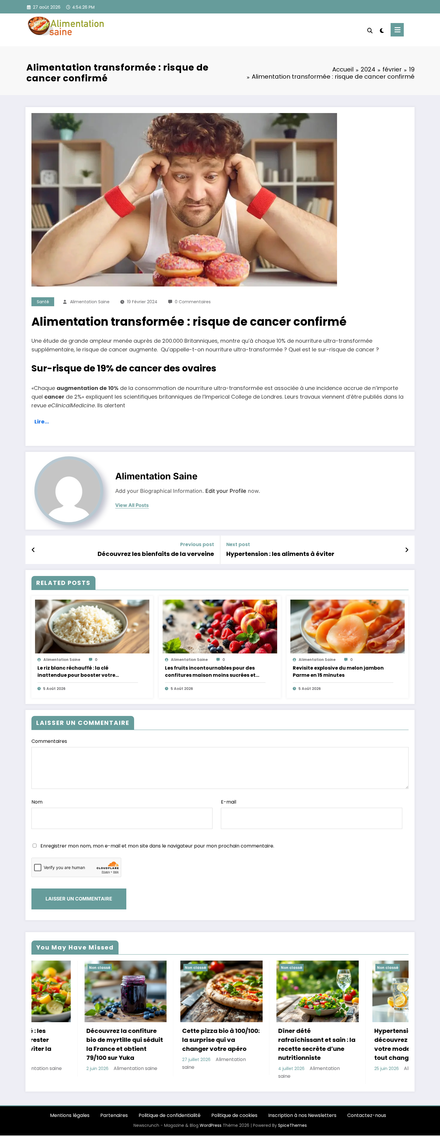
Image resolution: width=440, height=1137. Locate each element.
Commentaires (49, 741)
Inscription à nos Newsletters (302, 1115)
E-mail (228, 801)
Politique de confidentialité (170, 1115)
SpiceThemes (292, 1125)
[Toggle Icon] (397, 29)
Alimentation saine (90, 302)
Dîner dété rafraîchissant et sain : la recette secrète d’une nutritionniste (168, 1044)
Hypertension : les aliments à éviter (280, 554)
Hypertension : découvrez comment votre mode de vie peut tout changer (260, 1044)
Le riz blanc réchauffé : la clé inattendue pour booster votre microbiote (76, 671)
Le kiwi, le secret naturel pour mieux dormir (358, 1035)
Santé (43, 302)
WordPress (210, 1125)
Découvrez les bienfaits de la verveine (156, 554)
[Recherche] (370, 30)
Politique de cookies (234, 1115)
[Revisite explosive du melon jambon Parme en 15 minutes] (347, 626)
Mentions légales (69, 1115)
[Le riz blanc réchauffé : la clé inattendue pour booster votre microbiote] (92, 626)
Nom (37, 801)
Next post (238, 544)
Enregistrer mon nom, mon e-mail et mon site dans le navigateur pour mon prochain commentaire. (157, 845)
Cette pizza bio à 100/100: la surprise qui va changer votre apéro (72, 1040)
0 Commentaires (193, 302)
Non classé (46, 967)
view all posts (132, 505)
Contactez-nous (366, 1115)
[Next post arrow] (407, 550)
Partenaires (114, 1115)
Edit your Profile (225, 491)
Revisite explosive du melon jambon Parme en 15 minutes (338, 671)
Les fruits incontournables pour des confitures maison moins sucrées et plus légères (210, 671)
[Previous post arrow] (33, 550)
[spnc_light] (382, 30)
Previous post (197, 544)
